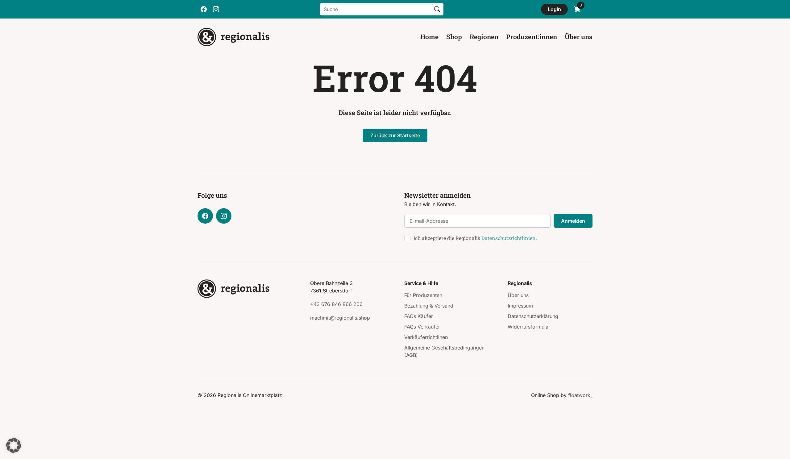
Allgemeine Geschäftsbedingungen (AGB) (444, 351)
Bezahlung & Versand (428, 306)
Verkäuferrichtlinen (426, 337)
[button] (13, 445)
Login (554, 9)
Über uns (578, 36)
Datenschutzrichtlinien (508, 238)
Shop (454, 36)
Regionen (484, 36)
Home (429, 36)
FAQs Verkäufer (422, 327)
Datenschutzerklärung (533, 316)
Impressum (520, 306)
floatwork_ (580, 395)
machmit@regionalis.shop (340, 318)
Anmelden (573, 221)
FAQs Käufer (418, 316)
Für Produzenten (423, 295)
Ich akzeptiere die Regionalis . (475, 238)
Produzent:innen (531, 36)
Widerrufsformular (529, 327)
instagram (216, 9)
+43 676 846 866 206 (336, 304)
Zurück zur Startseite (395, 135)
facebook (204, 9)
